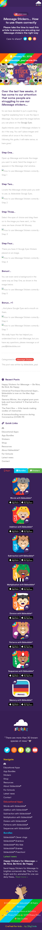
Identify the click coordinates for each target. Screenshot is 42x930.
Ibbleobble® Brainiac (13, 848)
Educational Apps (10, 432)
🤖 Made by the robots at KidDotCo (21, 911)
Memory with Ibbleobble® (21, 700)
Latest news (22, 14)
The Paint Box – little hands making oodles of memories (19, 409)
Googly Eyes (26, 122)
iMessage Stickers (25, 359)
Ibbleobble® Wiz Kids (13, 844)
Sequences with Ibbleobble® (21, 671)
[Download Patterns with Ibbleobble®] (14, 646)
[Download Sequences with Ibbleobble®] (14, 675)
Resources (7, 446)
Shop (4, 443)
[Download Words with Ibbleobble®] (14, 502)
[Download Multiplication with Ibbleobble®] (14, 588)
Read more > (22, 877)
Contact (6, 461)
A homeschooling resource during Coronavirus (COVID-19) (18, 415)
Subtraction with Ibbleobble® (21, 556)
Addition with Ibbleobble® (21, 527)
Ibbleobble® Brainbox (14, 841)
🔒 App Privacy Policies (11, 915)
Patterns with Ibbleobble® (21, 642)
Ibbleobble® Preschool (14, 852)
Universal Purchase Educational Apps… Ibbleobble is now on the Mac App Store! (20, 393)
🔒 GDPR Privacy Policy (31, 915)
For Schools (7, 454)
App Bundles (8, 435)
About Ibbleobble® (10, 450)
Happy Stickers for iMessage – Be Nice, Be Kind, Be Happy (21, 862)
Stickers (6, 439)
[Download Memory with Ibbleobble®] (14, 704)
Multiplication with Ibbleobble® (21, 584)
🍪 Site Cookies (21, 918)
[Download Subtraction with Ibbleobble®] (14, 560)
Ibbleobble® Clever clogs (15, 837)
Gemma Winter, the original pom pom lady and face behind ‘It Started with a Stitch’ (20, 402)
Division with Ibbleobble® (21, 613)
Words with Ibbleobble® (21, 498)
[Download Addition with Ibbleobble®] (14, 531)
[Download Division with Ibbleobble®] (14, 617)
